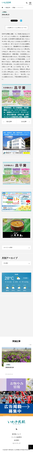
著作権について (16, 434)
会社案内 (16, 440)
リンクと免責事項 (16, 437)
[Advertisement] (16, 316)
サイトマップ (16, 443)
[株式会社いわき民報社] (6, 2)
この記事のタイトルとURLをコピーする (16, 27)
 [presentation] (30, 344)
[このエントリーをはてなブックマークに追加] (21, 21)
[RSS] (16, 429)
